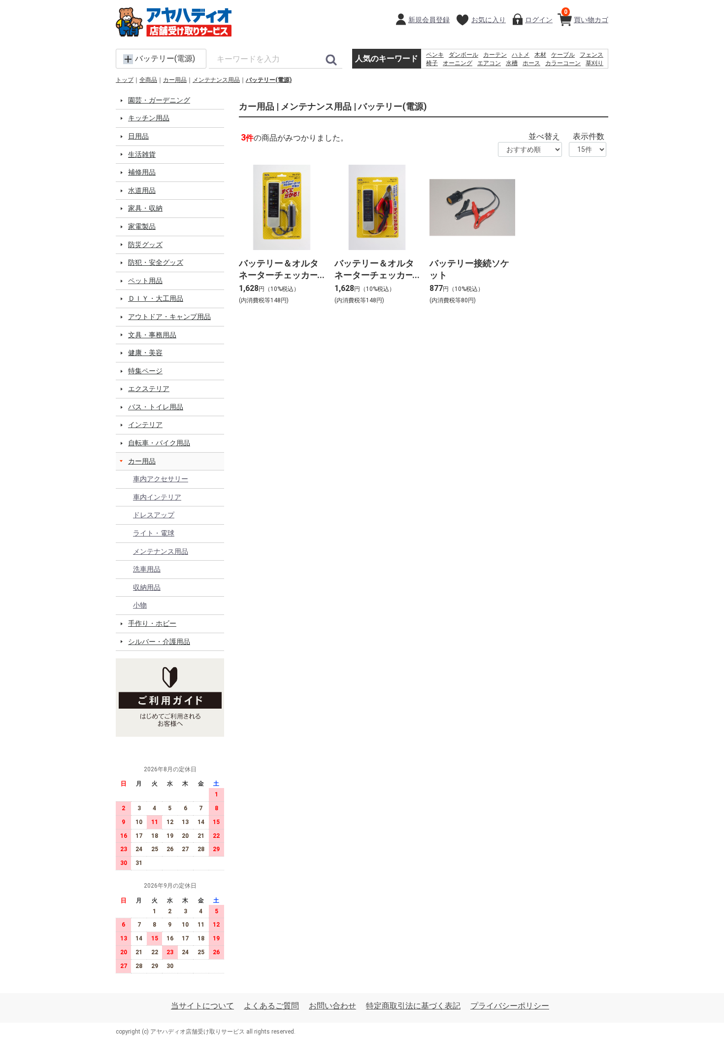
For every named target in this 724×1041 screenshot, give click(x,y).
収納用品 (147, 587)
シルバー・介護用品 (159, 642)
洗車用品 (147, 569)
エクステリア (148, 389)
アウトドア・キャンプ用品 (169, 317)
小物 (140, 605)
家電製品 (142, 226)
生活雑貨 (142, 154)
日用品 (138, 136)
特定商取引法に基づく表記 (413, 1005)
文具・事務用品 (152, 335)
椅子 (432, 63)
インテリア (145, 425)
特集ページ (145, 371)
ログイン (539, 20)
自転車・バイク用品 (159, 443)
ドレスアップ (153, 515)
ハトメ (520, 54)
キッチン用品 (148, 118)
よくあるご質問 (271, 1005)
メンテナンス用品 (216, 79)
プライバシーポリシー (509, 1005)
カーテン (495, 54)
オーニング (457, 63)
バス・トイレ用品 (155, 407)
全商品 (148, 79)
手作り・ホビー (152, 623)
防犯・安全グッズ (155, 262)
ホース (531, 63)
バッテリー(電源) (269, 79)
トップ (124, 79)
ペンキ (435, 54)
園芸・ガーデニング (159, 100)
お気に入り (488, 20)
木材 (540, 54)
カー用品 (175, 79)
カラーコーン (563, 63)
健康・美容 (145, 353)
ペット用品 (145, 281)
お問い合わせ (332, 1005)
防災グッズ (145, 245)
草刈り (594, 63)
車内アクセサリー (160, 479)
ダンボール (463, 54)
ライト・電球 (153, 533)
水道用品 (142, 190)
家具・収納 (145, 208)
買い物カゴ (586, 16)
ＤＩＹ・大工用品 (155, 298)
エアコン (489, 63)
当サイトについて (202, 1005)
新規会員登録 (429, 20)
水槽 (512, 63)
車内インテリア (157, 497)
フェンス (591, 54)
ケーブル (563, 54)
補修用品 (142, 172)
